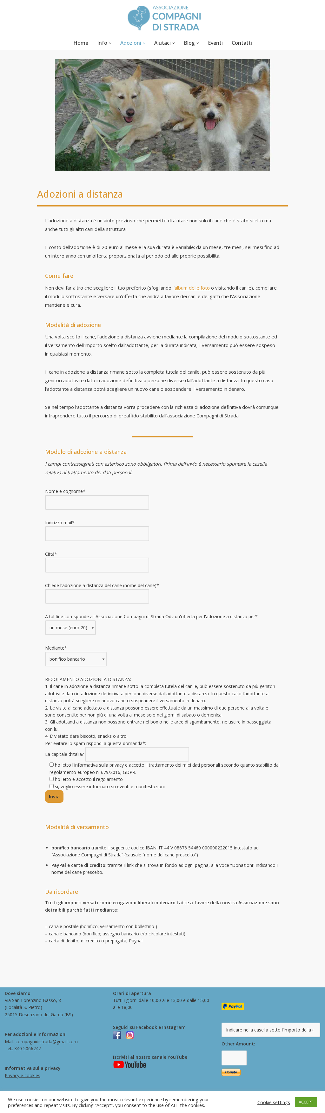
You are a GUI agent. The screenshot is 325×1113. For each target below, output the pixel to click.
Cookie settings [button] (273, 1102)
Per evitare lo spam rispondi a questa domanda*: (162, 764)
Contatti (242, 42)
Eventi (215, 42)
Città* (51, 554)
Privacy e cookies (22, 1075)
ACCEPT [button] (306, 1102)
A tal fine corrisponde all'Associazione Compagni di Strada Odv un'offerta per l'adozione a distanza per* (151, 616)
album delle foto (192, 288)
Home (80, 42)
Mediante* (56, 648)
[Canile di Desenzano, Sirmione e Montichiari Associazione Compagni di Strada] (162, 18)
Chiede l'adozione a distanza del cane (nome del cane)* (102, 585)
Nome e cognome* (65, 491)
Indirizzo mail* (60, 523)
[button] (110, 43)
